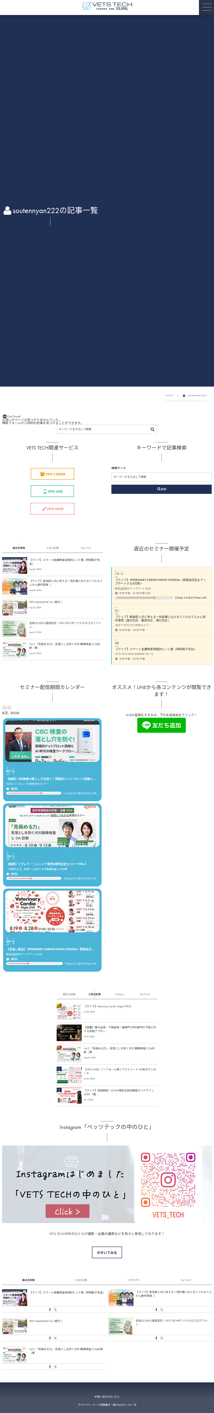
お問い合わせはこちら (107, 1396)
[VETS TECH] (107, 6)
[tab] (19, 547)
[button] (206, 7)
